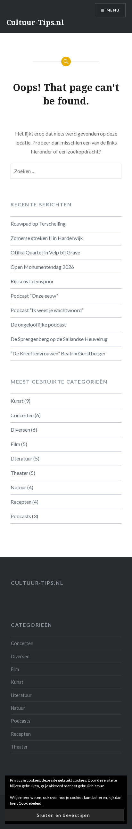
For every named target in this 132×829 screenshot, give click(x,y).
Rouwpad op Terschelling (38, 223)
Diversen (20, 430)
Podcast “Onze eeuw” (34, 296)
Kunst (17, 401)
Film (15, 444)
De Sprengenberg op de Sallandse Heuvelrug (59, 339)
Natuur (18, 487)
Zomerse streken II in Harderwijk (47, 238)
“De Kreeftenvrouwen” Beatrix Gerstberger (58, 353)
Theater (19, 473)
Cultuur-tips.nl (37, 583)
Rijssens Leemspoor (32, 281)
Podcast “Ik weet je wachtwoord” (47, 310)
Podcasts (21, 516)
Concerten (22, 415)
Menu (113, 10)
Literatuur (21, 458)
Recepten (21, 502)
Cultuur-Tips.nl (35, 22)
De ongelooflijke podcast (38, 324)
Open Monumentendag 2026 (42, 267)
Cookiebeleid (30, 803)
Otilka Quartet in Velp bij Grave (45, 252)
